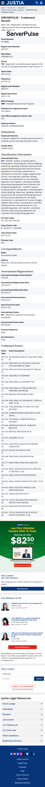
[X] (30, 754)
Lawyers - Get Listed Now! (22, 686)
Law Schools (8, 719)
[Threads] (24, 754)
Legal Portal (22, 763)
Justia (3, 8)
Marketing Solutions (12, 740)
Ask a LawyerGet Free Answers (9, 576)
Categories (21, 8)
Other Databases (10, 735)
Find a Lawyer (7, 669)
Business (7, 714)
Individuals (8, 709)
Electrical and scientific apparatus (12, 10)
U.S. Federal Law (10, 725)
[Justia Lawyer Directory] (33, 754)
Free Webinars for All (11, 598)
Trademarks (11, 8)
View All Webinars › (22, 647)
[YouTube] (14, 754)
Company (22, 767)
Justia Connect (22, 759)
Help (22, 771)
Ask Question (22, 589)
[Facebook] (17, 754)
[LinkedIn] (11, 754)
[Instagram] (21, 754)
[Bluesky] (27, 754)
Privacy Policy (22, 779)
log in (8, 262)
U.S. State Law (9, 730)
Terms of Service (22, 775)
